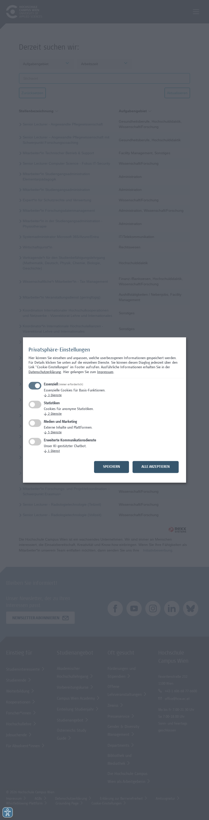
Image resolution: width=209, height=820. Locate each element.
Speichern (111, 467)
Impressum (105, 372)
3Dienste (53, 395)
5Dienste (53, 432)
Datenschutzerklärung (45, 372)
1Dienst (52, 451)
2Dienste (53, 414)
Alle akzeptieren (155, 467)
